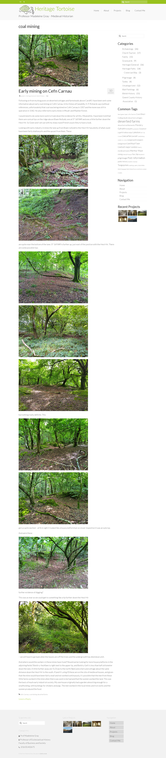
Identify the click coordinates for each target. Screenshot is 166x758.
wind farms (140, 169)
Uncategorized (128, 85)
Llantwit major (124, 147)
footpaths (129, 129)
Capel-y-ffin (127, 114)
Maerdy (140, 147)
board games (121, 114)
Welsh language (122, 169)
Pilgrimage (127, 77)
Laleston (136, 132)
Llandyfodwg (141, 136)
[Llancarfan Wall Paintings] (122, 219)
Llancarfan (126, 136)
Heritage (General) (31, 96)
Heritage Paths (129, 68)
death (125, 118)
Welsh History (40, 96)
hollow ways (127, 132)
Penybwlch (141, 154)
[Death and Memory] (122, 213)
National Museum (127, 154)
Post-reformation (136, 158)
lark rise (143, 132)
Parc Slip (135, 154)
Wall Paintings (128, 89)
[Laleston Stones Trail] (142, 213)
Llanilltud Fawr (133, 143)
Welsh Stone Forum (131, 169)
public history (123, 161)
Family (125, 57)
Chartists (133, 114)
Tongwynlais (123, 165)
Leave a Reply (25, 699)
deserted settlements (126, 125)
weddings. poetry (133, 165)
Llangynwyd (122, 144)
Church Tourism (129, 53)
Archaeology (127, 49)
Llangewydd (131, 140)
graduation (136, 129)
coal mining (33, 694)
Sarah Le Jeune (43, 753)
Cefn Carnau (24, 694)
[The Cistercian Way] (132, 219)
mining (120, 154)
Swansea (135, 161)
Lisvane (120, 136)
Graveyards (127, 61)
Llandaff (134, 136)
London (134, 147)
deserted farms (43, 694)
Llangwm (140, 140)
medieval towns (124, 151)
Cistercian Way (130, 72)
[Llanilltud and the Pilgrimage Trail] (132, 213)
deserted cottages (135, 118)
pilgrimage (122, 158)
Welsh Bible (141, 165)
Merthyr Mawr (136, 150)
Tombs (125, 81)
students (130, 161)
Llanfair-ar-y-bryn (122, 140)
